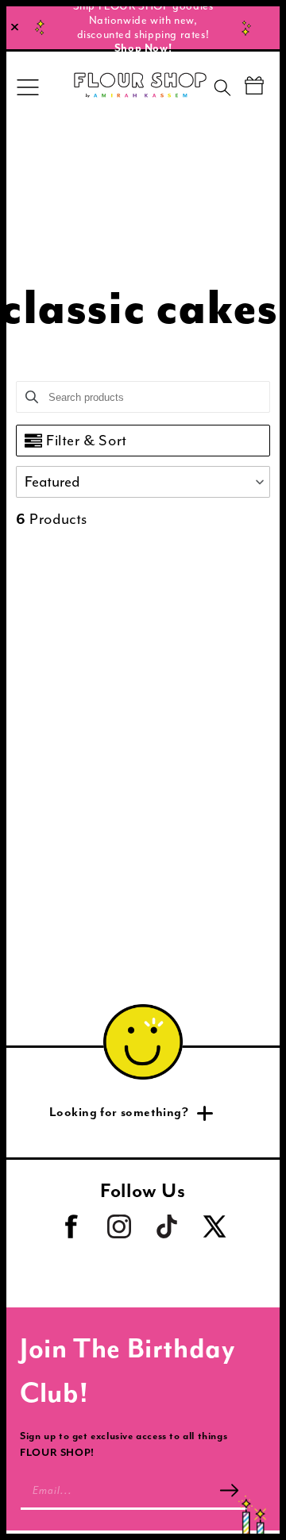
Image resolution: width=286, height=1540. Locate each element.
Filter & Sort (86, 440)
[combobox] (236, 90)
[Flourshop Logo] (140, 87)
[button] (143, 482)
